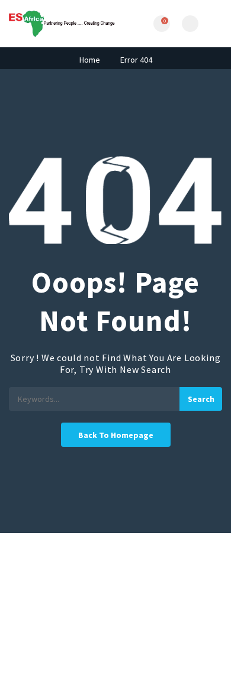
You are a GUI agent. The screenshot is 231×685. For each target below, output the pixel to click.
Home (89, 59)
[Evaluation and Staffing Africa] (62, 23)
